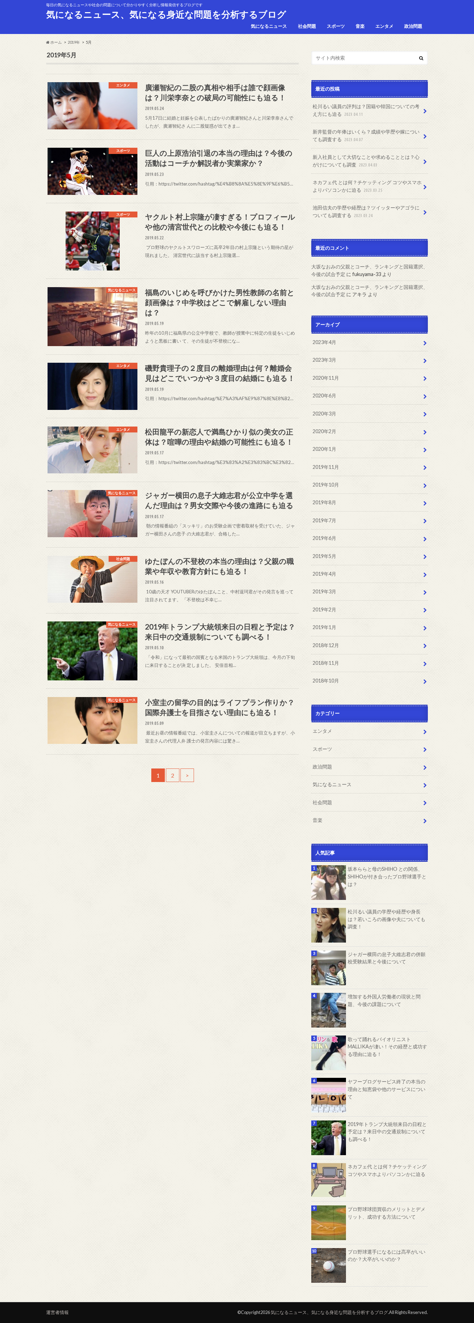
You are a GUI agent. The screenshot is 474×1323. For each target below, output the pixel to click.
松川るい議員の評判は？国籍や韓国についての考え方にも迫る (366, 110)
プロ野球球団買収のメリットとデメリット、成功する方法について (386, 1213)
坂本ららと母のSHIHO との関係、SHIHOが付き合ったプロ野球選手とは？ (387, 876)
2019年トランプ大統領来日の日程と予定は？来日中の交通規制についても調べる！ (387, 1131)
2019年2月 (324, 609)
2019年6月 (324, 538)
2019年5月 (324, 556)
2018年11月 (326, 663)
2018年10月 (326, 681)
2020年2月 (324, 431)
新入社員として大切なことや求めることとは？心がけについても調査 (366, 160)
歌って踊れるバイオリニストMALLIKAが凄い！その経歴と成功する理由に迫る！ (387, 1046)
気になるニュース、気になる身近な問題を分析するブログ (166, 14)
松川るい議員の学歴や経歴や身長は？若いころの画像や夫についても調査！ (386, 919)
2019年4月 (324, 574)
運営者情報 (57, 1312)
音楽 (360, 26)
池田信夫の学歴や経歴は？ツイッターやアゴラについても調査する (366, 211)
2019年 (74, 42)
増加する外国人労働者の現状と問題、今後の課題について (384, 1000)
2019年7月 (324, 520)
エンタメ (384, 26)
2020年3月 (324, 413)
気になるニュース (269, 26)
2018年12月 (326, 645)
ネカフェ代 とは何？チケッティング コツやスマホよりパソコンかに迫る (367, 186)
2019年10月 (326, 485)
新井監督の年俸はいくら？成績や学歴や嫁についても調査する (366, 135)
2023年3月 (324, 360)
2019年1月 (324, 627)
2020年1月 (324, 449)
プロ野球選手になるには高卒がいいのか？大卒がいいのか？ (386, 1255)
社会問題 (307, 26)
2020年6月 (324, 395)
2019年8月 (324, 502)
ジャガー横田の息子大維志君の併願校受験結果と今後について (386, 958)
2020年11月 (326, 378)
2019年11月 (326, 467)
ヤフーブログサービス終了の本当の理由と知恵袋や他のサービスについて (386, 1089)
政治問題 (413, 26)
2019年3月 (324, 591)
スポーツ (336, 26)
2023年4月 (324, 342)
